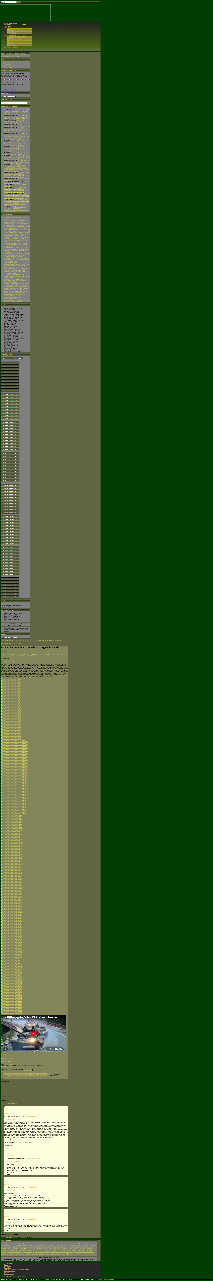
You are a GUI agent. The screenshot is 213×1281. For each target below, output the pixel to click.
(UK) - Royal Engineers (67, 1252)
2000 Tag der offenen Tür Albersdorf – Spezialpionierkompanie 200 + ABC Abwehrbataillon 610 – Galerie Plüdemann (17, 112)
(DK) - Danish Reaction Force (33, 1243)
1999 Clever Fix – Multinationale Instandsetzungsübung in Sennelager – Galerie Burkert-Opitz (16, 117)
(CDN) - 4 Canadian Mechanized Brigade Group (14, 1243)
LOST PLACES (11, 32)
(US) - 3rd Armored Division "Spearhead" (25, 1254)
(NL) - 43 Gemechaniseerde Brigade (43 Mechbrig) (48, 1247)
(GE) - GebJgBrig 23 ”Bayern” (20, 1245)
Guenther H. (7, 1113)
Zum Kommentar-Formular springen (10, 1103)
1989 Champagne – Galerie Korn (15, 182)
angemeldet (9, 1237)
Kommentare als (10, 66)
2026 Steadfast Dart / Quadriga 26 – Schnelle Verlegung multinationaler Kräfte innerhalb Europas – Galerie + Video (16, 291)
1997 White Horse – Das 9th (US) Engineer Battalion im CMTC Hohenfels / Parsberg (16, 287)
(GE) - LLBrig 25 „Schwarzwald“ (39, 1245)
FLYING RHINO (12, 39)
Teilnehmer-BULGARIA (44, 654)
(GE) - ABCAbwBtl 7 (64, 1243)
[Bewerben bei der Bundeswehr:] (10, 56)
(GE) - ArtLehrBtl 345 (73, 1243)
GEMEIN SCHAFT (8, 661)
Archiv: (3, 637)
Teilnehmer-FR (55, 654)
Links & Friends (8, 1263)
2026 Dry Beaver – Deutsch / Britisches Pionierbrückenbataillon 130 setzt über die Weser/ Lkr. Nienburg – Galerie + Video (16, 143)
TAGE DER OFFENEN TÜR (15, 33)
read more (111, 1279)
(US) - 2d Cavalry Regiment (11, 1078)
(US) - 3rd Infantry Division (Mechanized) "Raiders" (48, 1254)
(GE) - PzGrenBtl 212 (91, 1245)
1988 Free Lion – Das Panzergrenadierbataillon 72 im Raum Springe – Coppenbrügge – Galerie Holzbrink (16, 130)
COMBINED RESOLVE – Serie (16, 36)
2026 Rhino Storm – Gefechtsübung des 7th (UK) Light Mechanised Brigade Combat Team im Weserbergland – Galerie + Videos (16, 175)
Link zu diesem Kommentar (31, 1116)
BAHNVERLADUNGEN (14, 30)
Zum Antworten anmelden (11, 1119)
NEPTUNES (10, 42)
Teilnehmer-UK (23, 655)
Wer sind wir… (8, 1266)
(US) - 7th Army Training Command (29, 1078)
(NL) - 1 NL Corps (22, 1246)
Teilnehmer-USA (32, 655)
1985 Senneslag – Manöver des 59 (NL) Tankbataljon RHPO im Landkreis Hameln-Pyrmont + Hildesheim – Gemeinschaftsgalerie (16, 260)
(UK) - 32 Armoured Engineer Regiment (70, 1250)
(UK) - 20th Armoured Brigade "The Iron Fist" (57, 1248)
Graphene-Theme (20, 1276)
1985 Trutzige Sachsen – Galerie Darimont (14, 153)
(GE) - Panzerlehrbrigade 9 (51, 1245)
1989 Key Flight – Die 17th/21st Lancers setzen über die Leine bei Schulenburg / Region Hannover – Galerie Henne (16, 149)
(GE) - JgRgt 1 (29, 1245)
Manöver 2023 (24, 654)
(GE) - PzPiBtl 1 (4, 1246)
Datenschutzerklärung (9, 1271)
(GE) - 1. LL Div (50, 1243)
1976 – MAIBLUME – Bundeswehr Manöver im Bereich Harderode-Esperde (17, 300)
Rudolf (5, 1184)
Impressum (7, 1272)
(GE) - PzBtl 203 (75, 1245)
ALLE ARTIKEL (5, 654)
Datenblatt (66, 1254)
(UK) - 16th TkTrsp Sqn (41, 1248)
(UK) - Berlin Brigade (18, 1252)
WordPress (10, 1276)
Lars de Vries (10, 1155)
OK (105, 1279)
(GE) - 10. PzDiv (56, 1243)
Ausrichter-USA (15, 654)
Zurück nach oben (9, 1274)
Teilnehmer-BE (32, 654)
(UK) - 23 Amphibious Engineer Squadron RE (82, 1248)
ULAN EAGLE (11, 45)
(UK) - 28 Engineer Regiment (48, 1250)
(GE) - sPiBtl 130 (12, 1247)
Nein (107, 1279)
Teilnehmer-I (6, 655)
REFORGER (10, 44)
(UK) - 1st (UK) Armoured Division (80, 1247)
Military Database (9, 1064)
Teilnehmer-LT (14, 655)
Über (5, 1054)
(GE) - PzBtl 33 (68, 1245)
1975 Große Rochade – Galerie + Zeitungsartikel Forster (17, 125)
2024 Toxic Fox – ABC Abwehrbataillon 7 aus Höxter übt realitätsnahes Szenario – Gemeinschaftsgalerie (27, 1074)
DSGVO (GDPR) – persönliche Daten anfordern (17, 1269)
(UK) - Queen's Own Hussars (39, 1252)
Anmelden (7, 63)
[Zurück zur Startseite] (26, 20)
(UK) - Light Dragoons (28, 1252)
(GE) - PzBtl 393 (82, 1245)
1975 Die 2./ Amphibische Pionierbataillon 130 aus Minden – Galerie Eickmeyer (15, 121)
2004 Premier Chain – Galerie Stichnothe (11, 643)
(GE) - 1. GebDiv (42, 1243)
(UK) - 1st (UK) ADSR (64, 1246)
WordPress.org (8, 67)
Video (39, 655)
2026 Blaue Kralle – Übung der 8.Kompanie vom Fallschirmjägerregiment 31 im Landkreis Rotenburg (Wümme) (16, 209)
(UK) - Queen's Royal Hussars (53, 1252)
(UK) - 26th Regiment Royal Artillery (8, 1250)
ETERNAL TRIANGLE (14, 38)
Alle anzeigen (28, 1070)
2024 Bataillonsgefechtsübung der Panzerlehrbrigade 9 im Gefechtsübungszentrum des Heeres (25, 1075)
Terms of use (7, 1268)
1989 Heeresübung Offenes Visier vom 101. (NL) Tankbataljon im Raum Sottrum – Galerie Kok (16, 162)
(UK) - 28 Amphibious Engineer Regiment (27, 1250)
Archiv (6, 1265)
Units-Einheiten (6, 100)
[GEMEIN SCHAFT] (7, 1058)
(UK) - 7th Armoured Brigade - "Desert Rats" (22, 1248)
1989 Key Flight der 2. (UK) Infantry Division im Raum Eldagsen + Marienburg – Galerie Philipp (17, 157)
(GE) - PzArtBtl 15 (61, 1245)
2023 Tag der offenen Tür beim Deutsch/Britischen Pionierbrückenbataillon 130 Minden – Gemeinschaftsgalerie (31, 640)
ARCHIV (10, 29)
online (6, 604)
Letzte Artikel (8, 1056)
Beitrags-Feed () (10, 64)
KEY (8, 41)
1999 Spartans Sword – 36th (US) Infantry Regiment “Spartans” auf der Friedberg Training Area (16, 245)
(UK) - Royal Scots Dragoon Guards (82, 1252)
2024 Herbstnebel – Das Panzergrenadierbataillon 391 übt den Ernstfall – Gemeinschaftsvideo (25, 1073)
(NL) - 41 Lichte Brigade (31, 1246)
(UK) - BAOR (10, 1252)
